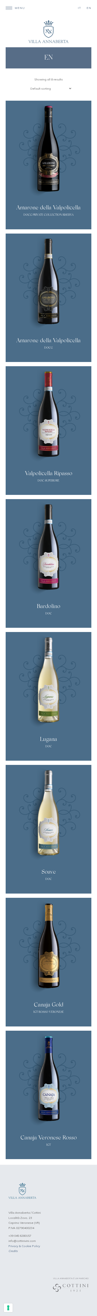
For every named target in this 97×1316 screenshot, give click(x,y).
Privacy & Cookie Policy (24, 1246)
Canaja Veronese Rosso (48, 1138)
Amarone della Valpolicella (48, 208)
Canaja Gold (48, 1005)
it (79, 8)
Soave (48, 872)
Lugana (48, 739)
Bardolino (48, 606)
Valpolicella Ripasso (48, 474)
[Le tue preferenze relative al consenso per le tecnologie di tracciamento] (8, 1307)
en (89, 8)
